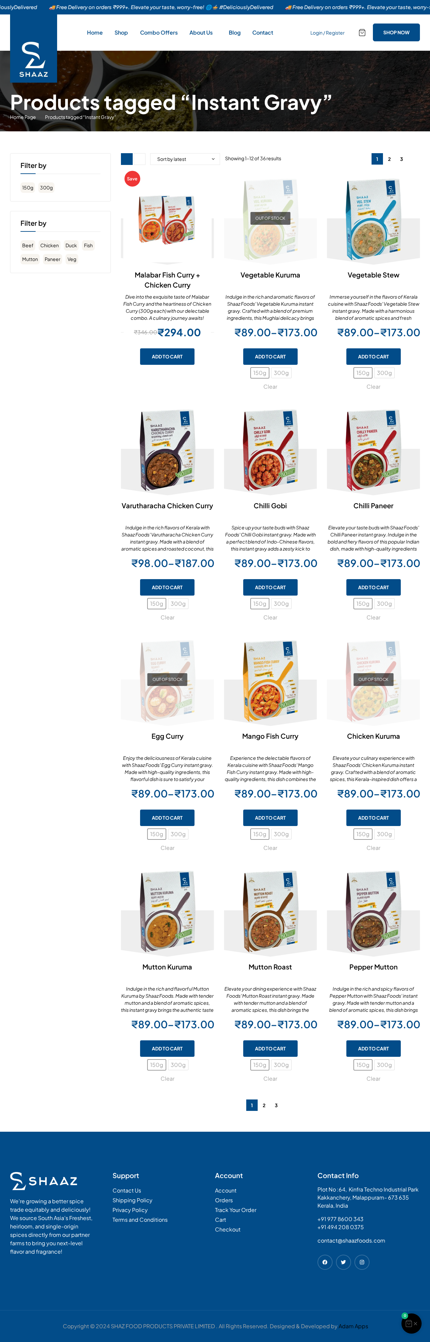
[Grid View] (127, 159)
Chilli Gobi (270, 505)
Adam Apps (353, 1326)
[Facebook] (325, 1262)
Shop (121, 32)
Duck (71, 245)
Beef (28, 245)
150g (27, 187)
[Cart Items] (362, 33)
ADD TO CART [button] (167, 356)
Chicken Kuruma (373, 736)
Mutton (30, 259)
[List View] (139, 159)
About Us (201, 32)
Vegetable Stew (373, 274)
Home (95, 32)
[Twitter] (343, 1262)
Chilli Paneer (373, 505)
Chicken (49, 245)
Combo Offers (159, 32)
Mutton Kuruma (167, 966)
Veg (72, 259)
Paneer (52, 259)
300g (46, 187)
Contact (262, 32)
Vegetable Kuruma (270, 274)
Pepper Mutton (373, 966)
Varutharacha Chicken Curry (167, 505)
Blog (235, 32)
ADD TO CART (270, 356)
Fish (88, 245)
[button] (411, 1323)
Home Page (23, 117)
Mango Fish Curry (270, 736)
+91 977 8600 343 (340, 1218)
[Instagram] (362, 1262)
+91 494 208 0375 (340, 1226)
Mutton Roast (270, 966)
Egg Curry (167, 736)
